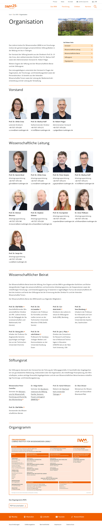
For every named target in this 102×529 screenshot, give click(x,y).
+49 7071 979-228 (37, 221)
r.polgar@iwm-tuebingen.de (63, 130)
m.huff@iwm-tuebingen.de (40, 130)
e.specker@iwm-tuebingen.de (63, 221)
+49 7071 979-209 (15, 128)
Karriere (88, 7)
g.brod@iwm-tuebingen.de (18, 183)
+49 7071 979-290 (59, 219)
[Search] (95, 6)
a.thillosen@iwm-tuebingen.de (86, 221)
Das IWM (54, 7)
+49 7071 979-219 (59, 181)
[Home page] (11, 6)
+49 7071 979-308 (15, 259)
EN (96, 2)
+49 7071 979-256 (59, 128)
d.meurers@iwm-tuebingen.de (20, 224)
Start (10, 14)
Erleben (77, 7)
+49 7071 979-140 (15, 181)
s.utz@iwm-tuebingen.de (18, 262)
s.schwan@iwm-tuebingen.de (41, 224)
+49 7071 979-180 (15, 221)
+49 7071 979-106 (81, 219)
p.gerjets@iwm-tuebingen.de (63, 183)
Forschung (65, 7)
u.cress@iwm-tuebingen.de (18, 130)
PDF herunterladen (17, 506)
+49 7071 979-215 (37, 128)
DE (93, 2)
